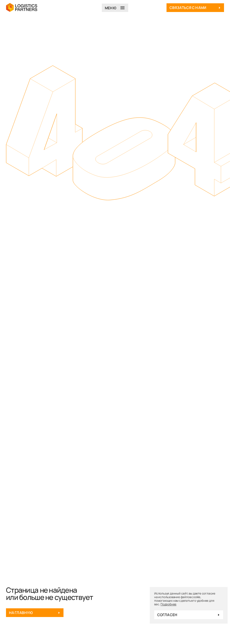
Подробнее (168, 604)
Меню (110, 7)
